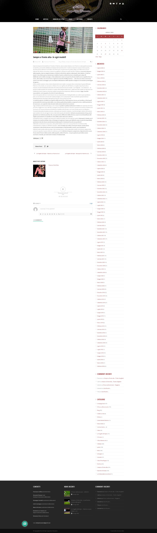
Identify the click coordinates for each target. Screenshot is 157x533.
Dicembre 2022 (101, 188)
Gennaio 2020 (100, 289)
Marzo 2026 (100, 78)
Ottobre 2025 (100, 94)
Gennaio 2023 (100, 185)
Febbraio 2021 (100, 255)
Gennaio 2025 (100, 118)
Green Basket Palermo (103, 420)
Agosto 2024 (100, 135)
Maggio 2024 (100, 138)
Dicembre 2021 (101, 229)
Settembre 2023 (101, 165)
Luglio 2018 (100, 349)
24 (121, 50)
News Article (100, 423)
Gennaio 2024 (100, 151)
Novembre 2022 (101, 192)
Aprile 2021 (100, 249)
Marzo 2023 (100, 178)
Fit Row (99, 417)
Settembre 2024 (101, 131)
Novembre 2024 (101, 125)
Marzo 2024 (100, 145)
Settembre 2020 (101, 272)
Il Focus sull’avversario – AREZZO (80, 492)
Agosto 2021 (100, 242)
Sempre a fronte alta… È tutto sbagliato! (114, 378)
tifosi (98, 450)
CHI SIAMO (80, 19)
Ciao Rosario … (107, 388)
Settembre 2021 (101, 239)
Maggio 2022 (100, 212)
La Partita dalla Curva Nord (104, 474)
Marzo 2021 (100, 252)
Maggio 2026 (100, 71)
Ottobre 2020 (100, 269)
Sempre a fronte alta (71, 61)
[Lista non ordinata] (52, 214)
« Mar (96, 56)
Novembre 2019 (101, 296)
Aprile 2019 (100, 319)
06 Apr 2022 (38, 61)
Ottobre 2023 (100, 162)
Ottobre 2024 (100, 128)
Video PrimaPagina (102, 460)
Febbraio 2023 (100, 182)
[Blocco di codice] (57, 214)
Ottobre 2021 (100, 235)
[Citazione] (54, 214)
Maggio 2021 (100, 245)
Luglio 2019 (100, 309)
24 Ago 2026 (76, 513)
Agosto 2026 (100, 68)
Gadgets (89, 19)
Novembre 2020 (101, 265)
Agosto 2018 (100, 346)
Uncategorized (101, 403)
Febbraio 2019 (100, 326)
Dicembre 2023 (101, 155)
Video (70, 19)
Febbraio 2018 (100, 366)
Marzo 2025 (100, 111)
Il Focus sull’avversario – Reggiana (111, 385)
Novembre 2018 (101, 336)
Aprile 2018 (100, 359)
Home (37, 19)
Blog (60, 61)
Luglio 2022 (100, 205)
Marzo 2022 (100, 218)
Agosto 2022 (100, 202)
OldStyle (63, 61)
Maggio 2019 (100, 316)
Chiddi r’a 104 (100, 413)
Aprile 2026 (100, 74)
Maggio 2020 (100, 279)
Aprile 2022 (100, 215)
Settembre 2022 (101, 198)
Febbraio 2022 (100, 222)
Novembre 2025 (101, 91)
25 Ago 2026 (76, 504)
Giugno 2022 (100, 208)
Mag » (100, 56)
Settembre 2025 (101, 98)
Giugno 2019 (100, 312)
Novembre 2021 (101, 232)
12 (101, 47)
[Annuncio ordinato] (50, 214)
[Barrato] (47, 214)
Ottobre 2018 (100, 339)
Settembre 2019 (101, 302)
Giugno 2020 (100, 275)
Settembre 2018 (101, 343)
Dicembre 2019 (101, 292)
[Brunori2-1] (63, 40)
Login (91, 203)
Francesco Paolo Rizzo (49, 61)
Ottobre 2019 (100, 299)
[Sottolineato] (45, 214)
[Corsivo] (43, 214)
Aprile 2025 (100, 108)
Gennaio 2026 (100, 84)
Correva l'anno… (101, 427)
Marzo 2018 (100, 363)
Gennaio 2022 (100, 225)
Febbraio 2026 (100, 81)
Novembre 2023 (101, 158)
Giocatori (99, 457)
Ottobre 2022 (100, 195)
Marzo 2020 (100, 282)
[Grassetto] (40, 214)
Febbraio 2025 (100, 115)
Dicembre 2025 (101, 88)
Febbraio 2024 (100, 148)
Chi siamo (99, 437)
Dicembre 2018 (101, 332)
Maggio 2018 (100, 356)
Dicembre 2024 (101, 121)
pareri (98, 447)
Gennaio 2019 (100, 329)
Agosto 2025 (100, 101)
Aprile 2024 (100, 141)
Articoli (45, 19)
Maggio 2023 (100, 172)
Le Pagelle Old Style (102, 433)
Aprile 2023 (100, 175)
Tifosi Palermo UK (101, 440)
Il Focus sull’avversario (102, 407)
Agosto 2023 (100, 168)
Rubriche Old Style (58, 19)
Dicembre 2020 (101, 262)
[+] (63, 214)
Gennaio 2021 (100, 259)
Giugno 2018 (100, 353)
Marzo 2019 (100, 322)
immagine (99, 454)
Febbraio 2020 (100, 286)
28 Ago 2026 (76, 494)
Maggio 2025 (100, 105)
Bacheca (99, 464)
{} (61, 214)
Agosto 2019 (100, 306)
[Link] (59, 214)
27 (105, 54)
